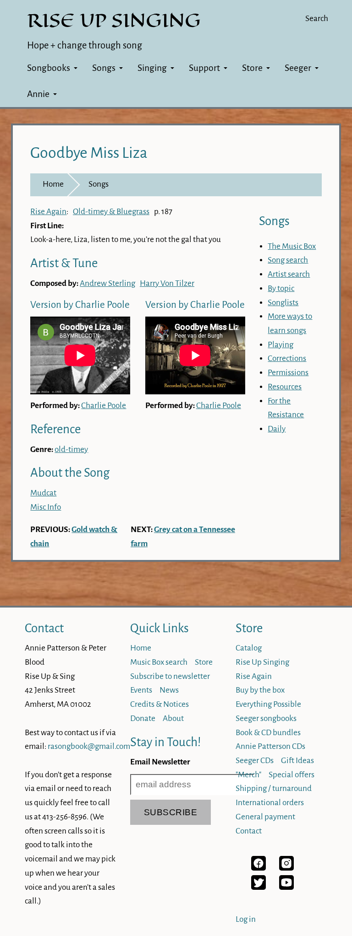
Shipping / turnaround (274, 788)
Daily (277, 429)
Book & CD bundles (268, 732)
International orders (270, 802)
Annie (38, 94)
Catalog (249, 648)
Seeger (298, 68)
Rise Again (48, 211)
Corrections (287, 358)
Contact (44, 628)
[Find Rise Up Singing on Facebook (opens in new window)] (258, 868)
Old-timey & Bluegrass (111, 211)
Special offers (291, 774)
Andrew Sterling (107, 283)
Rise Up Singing (262, 662)
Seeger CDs (255, 760)
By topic (281, 288)
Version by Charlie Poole (80, 305)
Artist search (289, 274)
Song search (288, 260)
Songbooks (48, 68)
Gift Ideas (297, 760)
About (173, 718)
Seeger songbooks (266, 718)
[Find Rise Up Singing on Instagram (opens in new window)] (286, 868)
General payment (265, 816)
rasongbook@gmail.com (89, 746)
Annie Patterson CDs (270, 746)
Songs (104, 68)
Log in (246, 919)
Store (252, 68)
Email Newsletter (160, 762)
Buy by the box (260, 690)
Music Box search (158, 662)
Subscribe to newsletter (170, 676)
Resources (285, 386)
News (169, 690)
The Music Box (292, 246)
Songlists (283, 302)
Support (204, 68)
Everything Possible (268, 704)
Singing (152, 68)
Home (53, 184)
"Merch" (248, 774)
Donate (142, 718)
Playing (280, 344)
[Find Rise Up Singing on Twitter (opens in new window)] (258, 887)
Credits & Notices (159, 704)
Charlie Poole (103, 405)
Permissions (288, 372)
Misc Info (45, 507)
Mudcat (43, 493)
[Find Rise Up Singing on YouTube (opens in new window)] (286, 887)
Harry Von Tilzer (167, 283)
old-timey (71, 449)
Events (141, 690)
